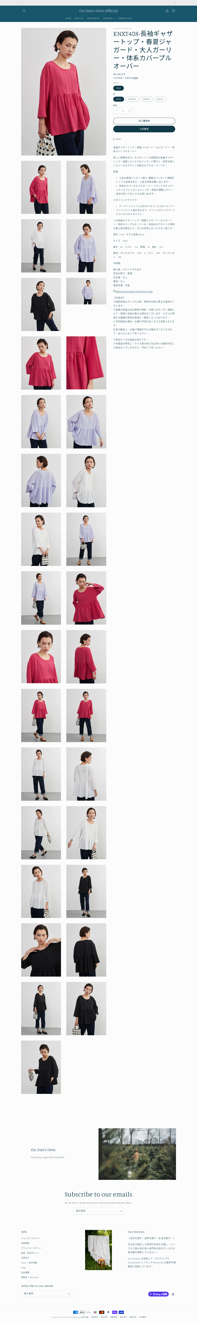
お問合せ (25, 1258)
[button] (24, 11)
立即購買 (144, 129)
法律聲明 (142, 1317)
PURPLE (132, 99)
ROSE (118, 99)
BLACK (160, 99)
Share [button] (118, 139)
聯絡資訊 (133, 1317)
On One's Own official (65, 1317)
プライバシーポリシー (31, 1248)
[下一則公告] (175, 2)
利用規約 (25, 1243)
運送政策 (123, 1317)
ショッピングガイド (30, 1238)
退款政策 (94, 1317)
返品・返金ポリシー (30, 1253)
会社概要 (25, 1272)
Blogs (23, 1267)
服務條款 (114, 1317)
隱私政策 (104, 1317)
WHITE (146, 99)
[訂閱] (121, 1211)
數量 (115, 105)
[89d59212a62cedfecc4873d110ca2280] (133, 291)
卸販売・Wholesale (30, 1277)
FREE (118, 88)
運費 (136, 78)
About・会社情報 (29, 1263)
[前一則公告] (22, 2)
